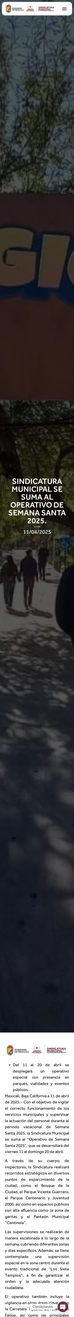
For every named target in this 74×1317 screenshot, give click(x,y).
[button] (64, 8)
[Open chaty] (63, 1306)
